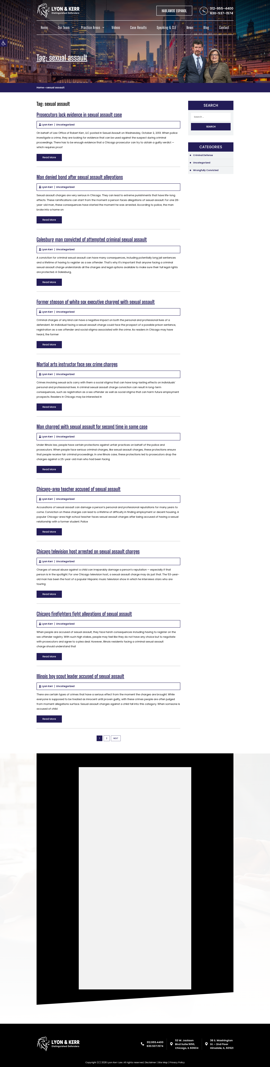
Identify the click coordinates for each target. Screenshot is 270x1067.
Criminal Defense (203, 155)
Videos (116, 27)
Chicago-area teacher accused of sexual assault (79, 489)
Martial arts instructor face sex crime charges (77, 364)
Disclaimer (150, 1062)
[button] (3, 43)
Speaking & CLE (166, 27)
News (189, 27)
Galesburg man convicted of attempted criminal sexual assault (92, 240)
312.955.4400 (155, 1042)
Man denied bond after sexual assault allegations (80, 177)
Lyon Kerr (47, 124)
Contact (224, 27)
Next (115, 738)
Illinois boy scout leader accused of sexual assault (80, 676)
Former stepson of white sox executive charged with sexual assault (96, 302)
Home (44, 27)
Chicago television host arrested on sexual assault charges (88, 551)
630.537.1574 (155, 1046)
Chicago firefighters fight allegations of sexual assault (84, 614)
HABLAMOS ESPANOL (174, 11)
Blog (206, 27)
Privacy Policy (177, 1062)
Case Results (138, 27)
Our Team (63, 27)
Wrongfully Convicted (205, 170)
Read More (49, 157)
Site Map (163, 1062)
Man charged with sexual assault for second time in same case (92, 427)
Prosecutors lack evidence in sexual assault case (79, 115)
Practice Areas (90, 27)
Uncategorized (65, 124)
